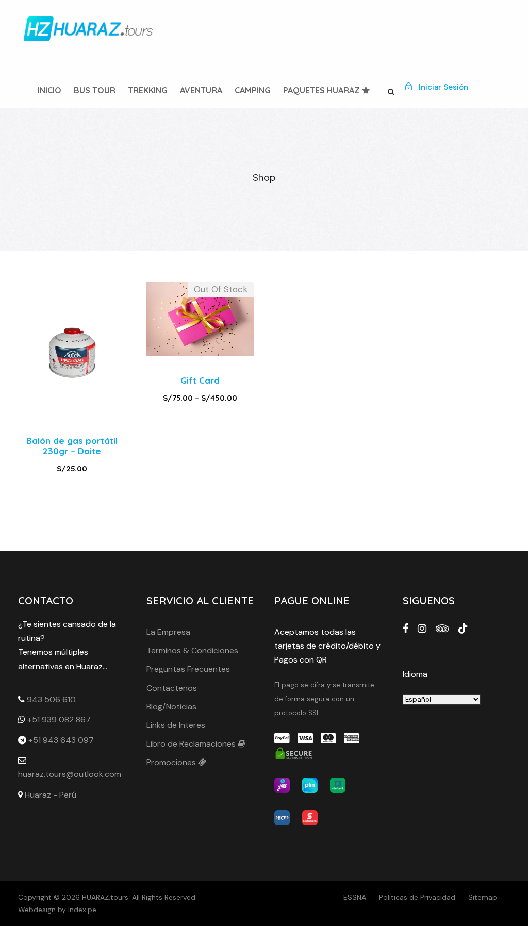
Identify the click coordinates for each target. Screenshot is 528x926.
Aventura (201, 90)
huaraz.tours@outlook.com (69, 774)
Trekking (148, 90)
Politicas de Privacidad (417, 897)
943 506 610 (51, 699)
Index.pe (82, 909)
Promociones (172, 762)
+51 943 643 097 (61, 740)
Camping (253, 90)
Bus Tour (95, 90)
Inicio (49, 90)
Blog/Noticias (171, 706)
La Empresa (168, 631)
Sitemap (482, 897)
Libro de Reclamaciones (192, 743)
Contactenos (171, 688)
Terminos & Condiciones (192, 650)
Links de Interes (175, 725)
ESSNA (354, 897)
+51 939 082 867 (59, 719)
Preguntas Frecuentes (188, 669)
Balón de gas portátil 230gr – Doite (72, 445)
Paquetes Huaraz (322, 90)
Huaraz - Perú (50, 794)
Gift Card (200, 380)
